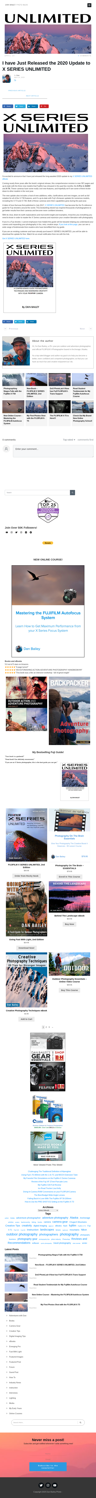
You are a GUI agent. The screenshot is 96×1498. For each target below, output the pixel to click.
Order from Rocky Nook (26, 876)
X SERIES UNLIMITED (55, 205)
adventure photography (55, 1217)
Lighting (12, 1398)
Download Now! (26, 948)
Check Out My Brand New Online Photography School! (82, 418)
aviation (17, 1222)
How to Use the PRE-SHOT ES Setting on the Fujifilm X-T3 (49, 1202)
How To (12, 1377)
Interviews (13, 1393)
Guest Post (13, 1372)
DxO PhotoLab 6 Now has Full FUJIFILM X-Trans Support (59, 391)
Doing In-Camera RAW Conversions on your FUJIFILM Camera (49, 1192)
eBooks (58, 1226)
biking (34, 1222)
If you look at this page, (68, 224)
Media (11, 1403)
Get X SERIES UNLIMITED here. (16, 238)
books (40, 1222)
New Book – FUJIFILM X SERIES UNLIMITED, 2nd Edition (60, 1265)
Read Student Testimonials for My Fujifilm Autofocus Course (60, 1285)
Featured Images (16, 1357)
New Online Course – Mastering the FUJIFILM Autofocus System (60, 1295)
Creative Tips (12, 1225)
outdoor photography (22, 1234)
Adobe (12, 1218)
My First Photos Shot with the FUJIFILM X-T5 (36, 418)
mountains (74, 1230)
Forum (12, 1367)
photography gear (27, 1239)
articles (10, 1222)
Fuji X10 (16, 1230)
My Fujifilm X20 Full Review (49, 1185)
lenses (58, 1230)
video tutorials (76, 1243)
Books (11, 1321)
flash (65, 1226)
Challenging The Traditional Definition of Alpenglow (49, 1171)
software (35, 1243)
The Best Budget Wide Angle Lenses (49, 1195)
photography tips (44, 1239)
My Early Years (15, 1408)
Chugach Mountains (78, 1222)
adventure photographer (28, 1218)
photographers (48, 1234)
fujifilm (72, 1225)
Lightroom (65, 1230)
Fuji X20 (23, 1230)
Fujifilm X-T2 (82, 1226)
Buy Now (69, 924)
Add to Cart (26, 1019)
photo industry (56, 1239)
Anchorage (85, 1218)
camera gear (60, 1221)
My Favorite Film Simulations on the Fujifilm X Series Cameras (49, 1178)
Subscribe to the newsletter (48, 1467)
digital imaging (40, 1225)
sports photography (46, 1243)
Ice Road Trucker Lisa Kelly (49, 1188)
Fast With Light (15, 1352)
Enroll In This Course (69, 877)
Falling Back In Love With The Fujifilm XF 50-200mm (49, 1199)
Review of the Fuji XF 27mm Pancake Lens (49, 1182)
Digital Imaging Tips (17, 1336)
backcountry (25, 1222)
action (7, 1218)
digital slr (51, 1226)
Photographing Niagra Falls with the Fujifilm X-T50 (13, 391)
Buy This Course (69, 990)
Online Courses (15, 1414)
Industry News (15, 1383)
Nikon (84, 1229)
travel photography (62, 1243)
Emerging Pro (15, 1347)
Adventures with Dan (17, 1316)
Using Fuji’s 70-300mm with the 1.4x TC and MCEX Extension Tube (49, 1175)
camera (47, 1222)
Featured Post (15, 1362)
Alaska (74, 1217)
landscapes (47, 1229)
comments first (86, 439)
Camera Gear (14, 1326)
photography (69, 1234)
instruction (33, 1229)
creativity (27, 1225)
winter (84, 1243)
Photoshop (66, 1239)
